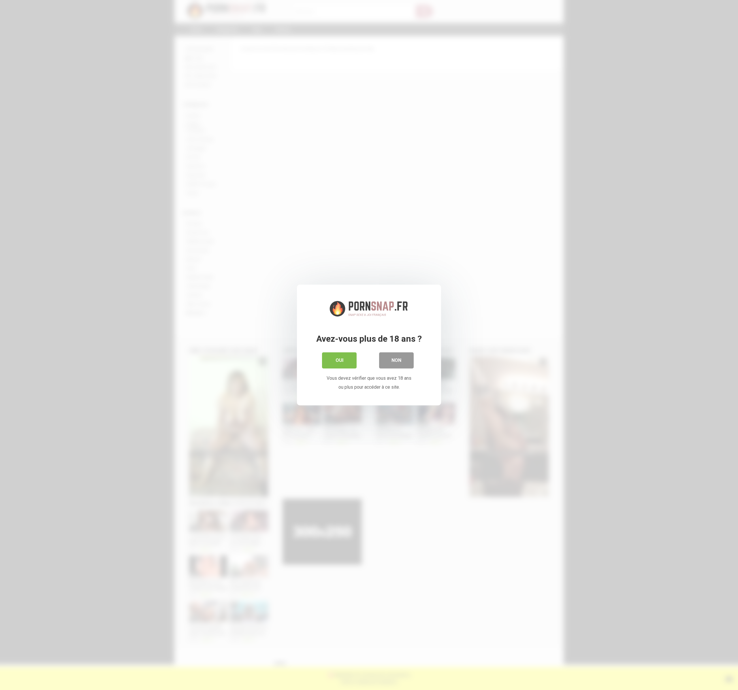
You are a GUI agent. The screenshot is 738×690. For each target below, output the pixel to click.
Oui (339, 360)
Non (396, 360)
